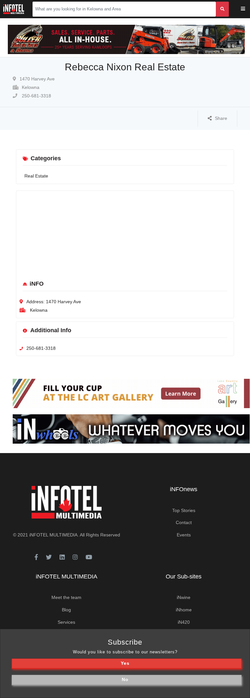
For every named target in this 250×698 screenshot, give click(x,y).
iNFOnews (183, 489)
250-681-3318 (36, 95)
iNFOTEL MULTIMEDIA (53, 534)
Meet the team (66, 597)
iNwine (183, 597)
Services (66, 622)
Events (184, 534)
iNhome (184, 609)
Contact (184, 522)
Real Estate (36, 175)
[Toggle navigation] (247, 9)
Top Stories (183, 510)
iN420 (184, 622)
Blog (66, 609)
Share (221, 118)
